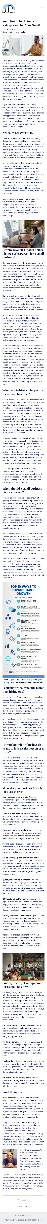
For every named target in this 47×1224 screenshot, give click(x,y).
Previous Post (23, 1200)
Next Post (23, 1206)
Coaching (7, 32)
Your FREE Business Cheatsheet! (29, 682)
